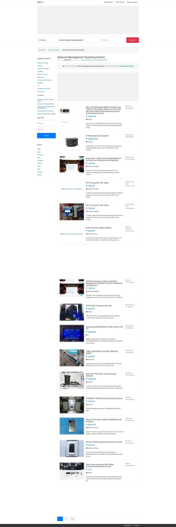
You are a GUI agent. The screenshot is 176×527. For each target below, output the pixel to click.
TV (38, 85)
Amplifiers (40, 71)
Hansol (40, 163)
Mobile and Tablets (43, 63)
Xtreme (40, 174)
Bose (39, 152)
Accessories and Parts (44, 88)
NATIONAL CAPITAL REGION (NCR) (45, 100)
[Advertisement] (88, 20)
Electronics (41, 77)
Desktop (40, 66)
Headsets (40, 83)
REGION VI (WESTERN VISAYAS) (46, 114)
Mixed (39, 166)
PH (40, 2)
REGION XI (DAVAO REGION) (45, 111)
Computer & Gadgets (43, 68)
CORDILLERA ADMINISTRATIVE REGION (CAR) (46, 107)
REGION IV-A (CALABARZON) (46, 104)
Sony (39, 157)
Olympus (40, 172)
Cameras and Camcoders (45, 80)
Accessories (41, 91)
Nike (39, 169)
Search (133, 40)
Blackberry (40, 160)
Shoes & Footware (42, 74)
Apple (39, 149)
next (72, 519)
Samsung (40, 155)
